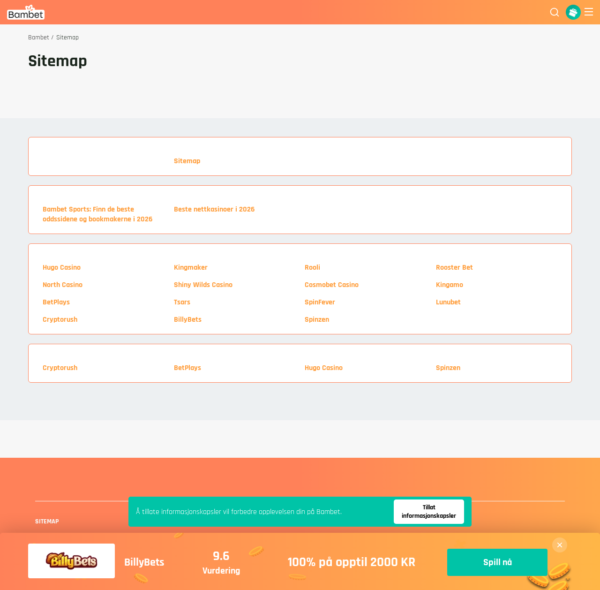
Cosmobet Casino (332, 285)
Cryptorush (60, 320)
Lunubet (448, 302)
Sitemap (187, 161)
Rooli (312, 267)
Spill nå (497, 562)
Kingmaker (191, 267)
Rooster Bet (454, 267)
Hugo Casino (62, 267)
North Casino (62, 285)
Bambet (38, 37)
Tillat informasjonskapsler (429, 511)
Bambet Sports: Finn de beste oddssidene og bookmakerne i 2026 (97, 214)
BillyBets (188, 320)
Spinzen (317, 320)
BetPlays (56, 302)
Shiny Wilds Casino (203, 285)
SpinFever (320, 302)
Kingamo (449, 285)
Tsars (182, 302)
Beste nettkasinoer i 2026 (214, 209)
